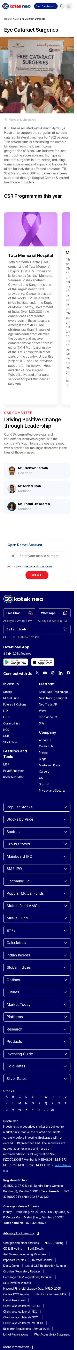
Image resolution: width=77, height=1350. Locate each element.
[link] (19, 621)
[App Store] (42, 671)
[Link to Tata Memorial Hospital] (29, 330)
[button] (46, 6)
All (52, 1118)
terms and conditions (38, 575)
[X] (37, 682)
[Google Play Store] (15, 671)
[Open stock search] (62, 6)
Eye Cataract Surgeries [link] (33, 18)
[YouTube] (45, 682)
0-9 (46, 1118)
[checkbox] (9, 575)
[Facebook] (68, 682)
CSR (15, 18)
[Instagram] (53, 682)
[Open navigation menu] (69, 6)
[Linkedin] (61, 682)
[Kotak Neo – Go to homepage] (16, 6)
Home (7, 18)
